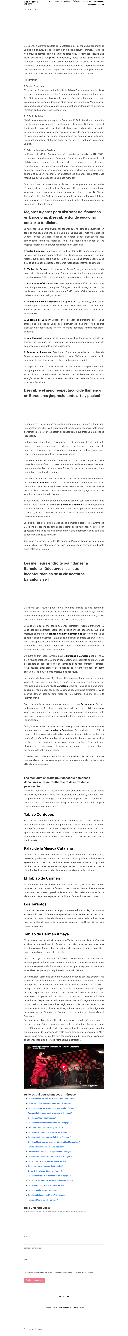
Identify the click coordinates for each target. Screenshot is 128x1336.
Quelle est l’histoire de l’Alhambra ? (43, 1190)
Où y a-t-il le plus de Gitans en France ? (45, 1171)
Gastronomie (99, 1)
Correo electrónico (33, 1248)
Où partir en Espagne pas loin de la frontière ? (47, 1161)
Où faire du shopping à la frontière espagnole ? (48, 1132)
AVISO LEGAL (64, 1296)
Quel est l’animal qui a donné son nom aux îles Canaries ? (52, 1108)
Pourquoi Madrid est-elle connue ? (43, 1200)
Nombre (28, 1236)
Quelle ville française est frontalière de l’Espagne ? (50, 1156)
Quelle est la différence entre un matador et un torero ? (52, 1098)
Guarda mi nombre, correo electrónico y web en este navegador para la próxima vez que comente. (60, 1272)
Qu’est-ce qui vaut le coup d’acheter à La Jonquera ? (50, 1103)
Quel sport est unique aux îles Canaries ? (45, 1166)
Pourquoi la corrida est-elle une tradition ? (46, 1147)
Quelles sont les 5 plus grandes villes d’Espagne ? (49, 1176)
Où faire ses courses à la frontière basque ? (46, 1185)
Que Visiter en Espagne (31, 3)
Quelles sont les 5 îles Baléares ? (42, 1118)
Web (25, 1260)
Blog (50, 1)
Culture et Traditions (62, 1)
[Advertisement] (64, 28)
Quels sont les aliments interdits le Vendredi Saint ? (50, 1181)
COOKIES (47, 1307)
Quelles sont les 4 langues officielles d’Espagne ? (49, 1137)
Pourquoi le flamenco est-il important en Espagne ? (50, 1113)
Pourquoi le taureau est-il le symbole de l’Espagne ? (50, 1152)
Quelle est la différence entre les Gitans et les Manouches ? (54, 1142)
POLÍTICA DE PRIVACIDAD (62, 1307)
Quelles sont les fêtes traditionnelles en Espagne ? (50, 1123)
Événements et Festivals (82, 1)
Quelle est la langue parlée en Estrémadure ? (47, 1195)
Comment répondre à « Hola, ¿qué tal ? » (45, 1127)
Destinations (92, 4)
